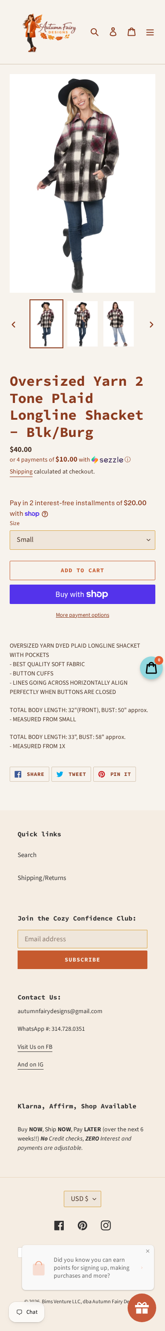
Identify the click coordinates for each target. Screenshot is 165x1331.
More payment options (82, 615)
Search (27, 855)
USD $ (79, 1199)
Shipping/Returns (42, 878)
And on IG (31, 1064)
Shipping (21, 471)
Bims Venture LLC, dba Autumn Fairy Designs (91, 1301)
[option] (47, 323)
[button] (70, 459)
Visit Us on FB (35, 1047)
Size (14, 523)
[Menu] (150, 31)
